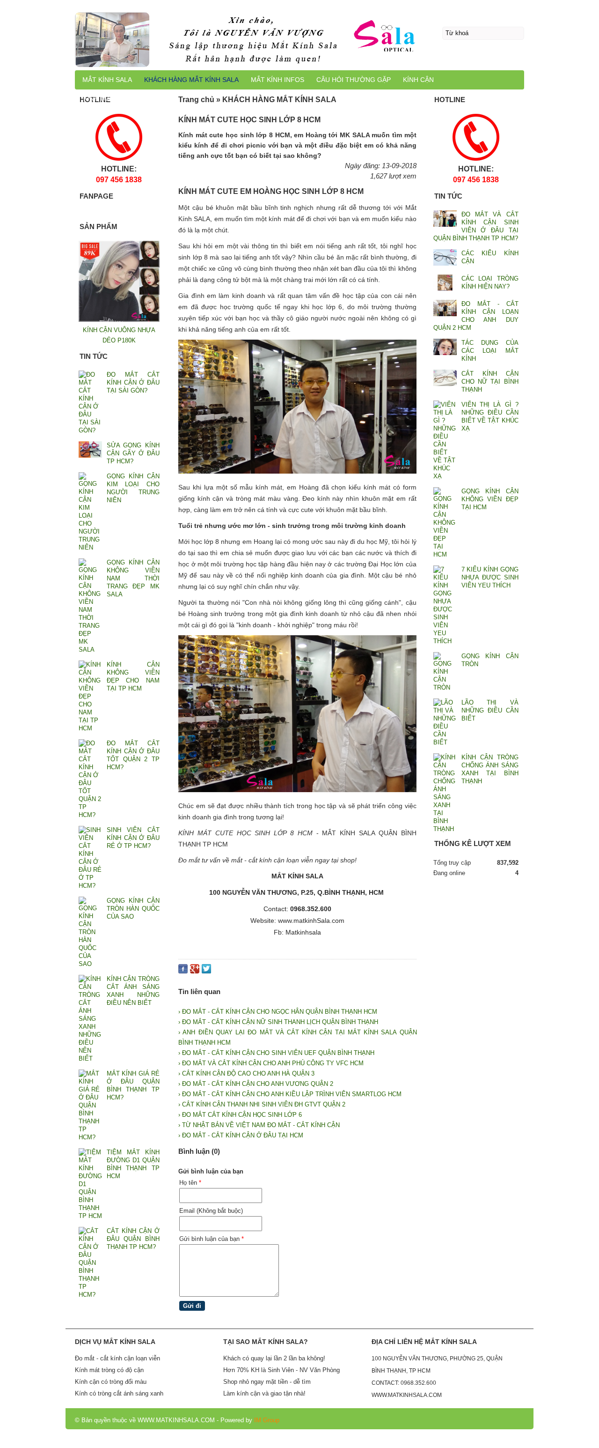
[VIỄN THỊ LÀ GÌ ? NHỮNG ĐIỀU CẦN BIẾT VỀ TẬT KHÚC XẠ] (445, 440)
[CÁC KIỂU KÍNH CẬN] (445, 258)
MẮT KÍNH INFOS (277, 79)
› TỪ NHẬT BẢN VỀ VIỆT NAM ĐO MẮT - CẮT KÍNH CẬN (259, 1125)
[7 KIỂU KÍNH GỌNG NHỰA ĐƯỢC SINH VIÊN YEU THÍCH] (445, 605)
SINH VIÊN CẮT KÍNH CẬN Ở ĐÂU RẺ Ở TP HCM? (133, 837)
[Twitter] (206, 971)
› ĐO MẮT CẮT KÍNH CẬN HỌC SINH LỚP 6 (240, 1114)
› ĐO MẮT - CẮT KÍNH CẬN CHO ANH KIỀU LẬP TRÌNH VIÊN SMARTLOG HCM (290, 1094)
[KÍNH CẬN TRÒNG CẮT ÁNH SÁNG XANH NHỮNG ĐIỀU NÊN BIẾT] (90, 1018)
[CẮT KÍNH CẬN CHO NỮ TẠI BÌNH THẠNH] (445, 379)
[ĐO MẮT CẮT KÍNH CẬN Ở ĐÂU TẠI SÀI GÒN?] (90, 402)
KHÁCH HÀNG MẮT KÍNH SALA (191, 79)
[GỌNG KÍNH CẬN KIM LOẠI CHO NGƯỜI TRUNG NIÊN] (90, 511)
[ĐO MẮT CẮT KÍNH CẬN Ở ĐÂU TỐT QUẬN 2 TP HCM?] (90, 779)
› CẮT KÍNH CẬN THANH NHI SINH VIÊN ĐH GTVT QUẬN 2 (261, 1104)
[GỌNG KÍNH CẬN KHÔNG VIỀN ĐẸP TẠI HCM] (445, 522)
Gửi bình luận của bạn (211, 1238)
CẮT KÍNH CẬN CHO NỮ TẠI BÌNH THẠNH (490, 381)
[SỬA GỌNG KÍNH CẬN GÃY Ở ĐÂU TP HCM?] (90, 450)
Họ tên (190, 1182)
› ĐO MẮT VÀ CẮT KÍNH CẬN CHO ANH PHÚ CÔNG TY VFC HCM (271, 1063)
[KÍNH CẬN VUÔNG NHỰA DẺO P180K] (119, 319)
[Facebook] (183, 971)
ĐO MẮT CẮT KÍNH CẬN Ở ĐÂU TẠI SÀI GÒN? (133, 382)
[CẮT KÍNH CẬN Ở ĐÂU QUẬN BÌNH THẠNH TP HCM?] (90, 1263)
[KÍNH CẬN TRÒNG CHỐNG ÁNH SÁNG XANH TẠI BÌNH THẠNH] (445, 793)
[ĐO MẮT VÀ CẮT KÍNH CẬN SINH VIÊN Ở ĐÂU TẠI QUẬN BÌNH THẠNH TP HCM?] (445, 219)
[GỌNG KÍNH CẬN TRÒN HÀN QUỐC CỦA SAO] (90, 932)
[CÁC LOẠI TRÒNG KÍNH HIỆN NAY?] (445, 284)
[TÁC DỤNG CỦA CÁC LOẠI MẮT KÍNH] (445, 348)
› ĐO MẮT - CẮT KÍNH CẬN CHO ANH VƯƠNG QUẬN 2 (255, 1083)
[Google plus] (194, 971)
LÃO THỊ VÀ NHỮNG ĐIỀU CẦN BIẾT (490, 710)
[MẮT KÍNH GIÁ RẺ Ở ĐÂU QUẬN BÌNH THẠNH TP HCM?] (90, 1105)
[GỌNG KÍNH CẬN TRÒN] (445, 671)
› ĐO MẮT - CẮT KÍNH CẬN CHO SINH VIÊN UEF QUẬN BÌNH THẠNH (276, 1052)
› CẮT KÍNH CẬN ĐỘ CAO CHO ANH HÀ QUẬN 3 (246, 1073)
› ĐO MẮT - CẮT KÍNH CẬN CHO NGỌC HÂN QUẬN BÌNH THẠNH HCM (277, 1011)
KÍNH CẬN (418, 79)
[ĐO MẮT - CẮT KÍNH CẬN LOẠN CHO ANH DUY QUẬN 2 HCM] (445, 309)
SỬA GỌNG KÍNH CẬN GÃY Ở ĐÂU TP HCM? (133, 453)
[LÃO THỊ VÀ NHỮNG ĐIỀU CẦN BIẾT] (445, 722)
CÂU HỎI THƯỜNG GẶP (353, 79)
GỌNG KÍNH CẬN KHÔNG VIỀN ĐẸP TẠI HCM (490, 499)
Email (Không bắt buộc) (211, 1210)
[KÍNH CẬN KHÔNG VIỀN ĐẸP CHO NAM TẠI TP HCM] (90, 696)
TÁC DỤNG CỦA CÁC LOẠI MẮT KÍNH (490, 350)
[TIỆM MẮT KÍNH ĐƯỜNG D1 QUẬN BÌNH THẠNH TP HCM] (90, 1184)
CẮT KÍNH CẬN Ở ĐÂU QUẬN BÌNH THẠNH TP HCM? (133, 1238)
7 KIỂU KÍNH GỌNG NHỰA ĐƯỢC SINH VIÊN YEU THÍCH (490, 577)
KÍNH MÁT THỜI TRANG (120, 98)
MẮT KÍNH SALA (107, 79)
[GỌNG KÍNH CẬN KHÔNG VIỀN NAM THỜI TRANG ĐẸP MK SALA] (90, 605)
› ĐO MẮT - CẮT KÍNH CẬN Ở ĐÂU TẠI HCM (240, 1135)
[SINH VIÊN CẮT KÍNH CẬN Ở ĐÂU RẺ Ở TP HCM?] (90, 858)
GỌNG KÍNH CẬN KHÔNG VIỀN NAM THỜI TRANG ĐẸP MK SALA (133, 578)
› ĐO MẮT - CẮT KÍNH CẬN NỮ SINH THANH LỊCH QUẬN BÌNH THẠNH (278, 1021)
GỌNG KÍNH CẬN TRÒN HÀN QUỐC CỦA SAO (133, 908)
